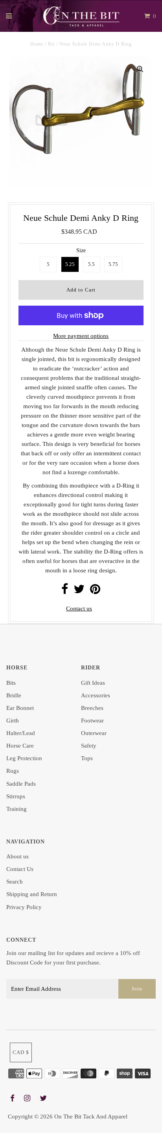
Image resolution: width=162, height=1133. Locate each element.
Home (36, 44)
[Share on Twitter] (79, 591)
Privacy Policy (24, 907)
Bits (11, 683)
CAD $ (21, 1052)
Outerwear (94, 733)
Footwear (92, 720)
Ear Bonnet (20, 708)
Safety (88, 745)
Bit (51, 44)
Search (14, 881)
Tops (87, 758)
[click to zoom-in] (140, 69)
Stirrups (15, 796)
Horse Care (20, 745)
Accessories (95, 695)
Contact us (79, 608)
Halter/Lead (20, 733)
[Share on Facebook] (64, 591)
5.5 (91, 264)
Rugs (12, 771)
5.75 (113, 264)
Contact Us (19, 869)
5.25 (70, 264)
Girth (12, 720)
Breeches (92, 708)
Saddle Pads (21, 784)
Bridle (13, 695)
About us (17, 856)
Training (16, 809)
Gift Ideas (93, 683)
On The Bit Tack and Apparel (90, 1116)
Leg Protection (24, 758)
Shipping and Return (31, 894)
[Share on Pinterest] (95, 591)
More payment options (81, 336)
